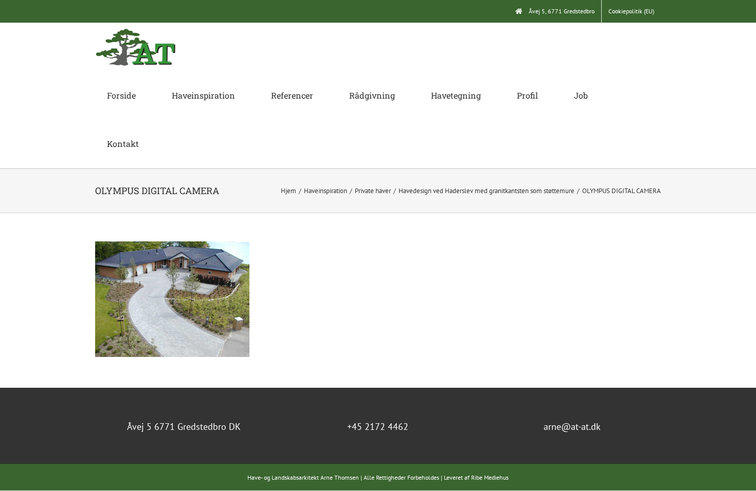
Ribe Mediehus (490, 477)
